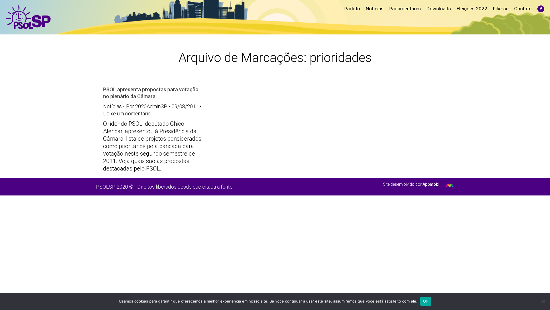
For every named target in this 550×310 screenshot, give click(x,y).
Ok (425, 301)
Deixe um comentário (127, 114)
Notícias (112, 106)
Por (146, 106)
